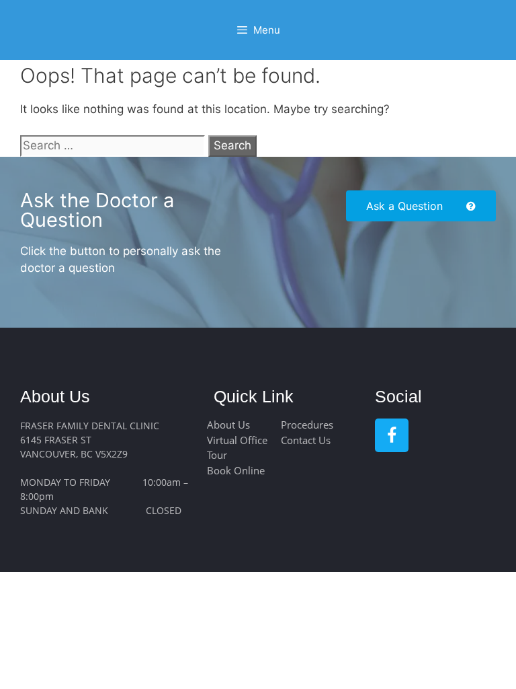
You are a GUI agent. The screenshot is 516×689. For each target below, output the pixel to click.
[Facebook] (391, 435)
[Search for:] (114, 145)
